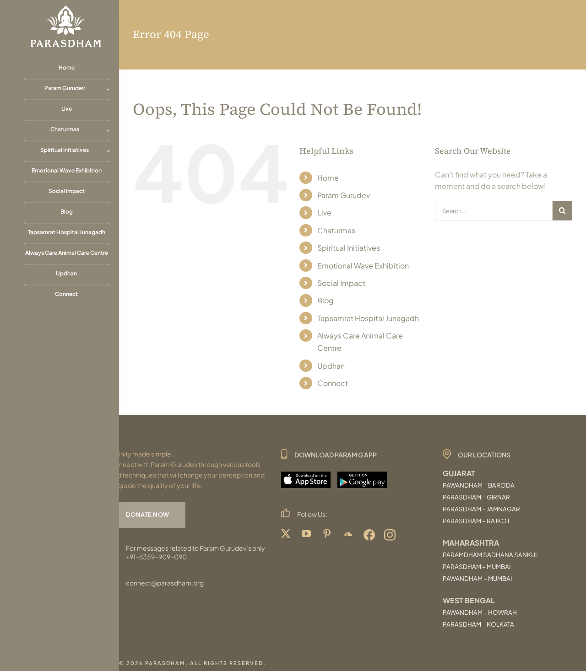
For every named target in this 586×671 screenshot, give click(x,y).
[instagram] (390, 535)
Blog (325, 300)
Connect (332, 383)
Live (324, 212)
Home (328, 178)
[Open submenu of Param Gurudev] (108, 88)
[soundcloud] (348, 535)
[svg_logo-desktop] (66, 8)
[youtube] (307, 535)
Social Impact (341, 283)
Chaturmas (336, 230)
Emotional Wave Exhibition (363, 265)
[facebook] (369, 535)
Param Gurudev (343, 195)
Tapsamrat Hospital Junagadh (368, 318)
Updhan (331, 365)
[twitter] (287, 535)
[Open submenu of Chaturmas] (108, 129)
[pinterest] (328, 535)
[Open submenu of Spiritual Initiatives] (108, 150)
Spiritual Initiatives (348, 247)
